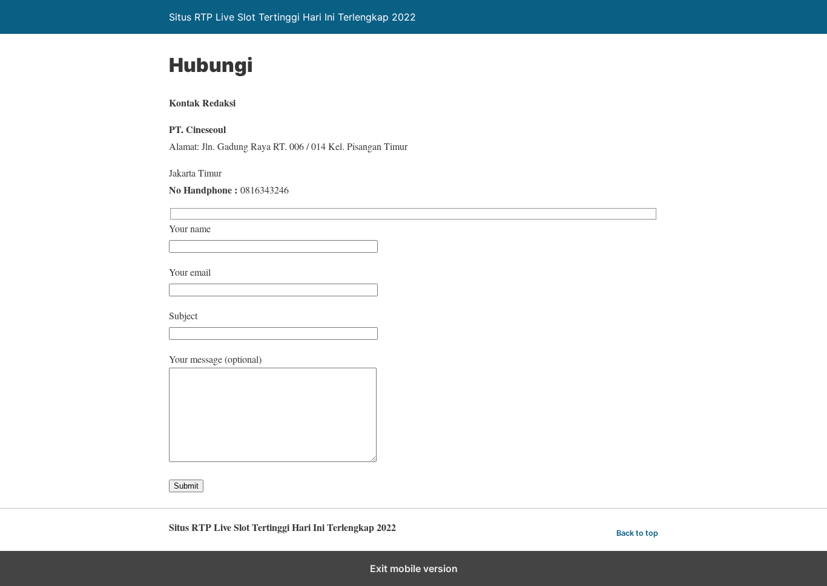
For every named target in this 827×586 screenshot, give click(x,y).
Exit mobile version (414, 568)
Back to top (637, 533)
